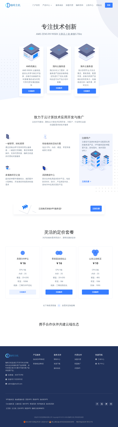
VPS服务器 (10, 399)
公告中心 (89, 5)
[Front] (13, 5)
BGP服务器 (41, 404)
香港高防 (33, 404)
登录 (108, 5)
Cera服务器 (10, 404)
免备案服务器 (19, 399)
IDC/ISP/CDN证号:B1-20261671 (37, 422)
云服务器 (18, 404)
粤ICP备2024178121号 (84, 422)
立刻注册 (96, 208)
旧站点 (99, 5)
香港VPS (36, 399)
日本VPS (20, 408)
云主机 (14, 408)
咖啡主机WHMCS (38, 408)
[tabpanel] (31, 72)
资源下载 (57, 364)
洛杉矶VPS (44, 399)
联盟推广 (78, 364)
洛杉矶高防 (50, 404)
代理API (77, 368)
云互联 (8, 408)
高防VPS (28, 399)
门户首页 (36, 5)
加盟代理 (69, 5)
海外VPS (25, 404)
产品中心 (46, 5)
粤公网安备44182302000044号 (63, 422)
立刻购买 (31, 91)
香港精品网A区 (38, 364)
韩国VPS (28, 408)
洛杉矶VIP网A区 (39, 359)
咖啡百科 (79, 5)
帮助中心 (57, 359)
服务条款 (59, 5)
